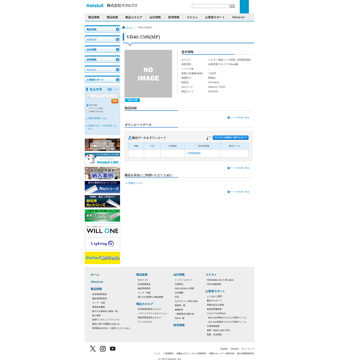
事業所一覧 (180, 305)
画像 (136, 146)
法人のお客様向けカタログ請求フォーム (227, 322)
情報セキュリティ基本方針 (221, 353)
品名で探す (93, 105)
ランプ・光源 (98, 303)
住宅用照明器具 (99, 294)
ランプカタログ (145, 322)
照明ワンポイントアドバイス (106, 319)
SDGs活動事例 (214, 284)
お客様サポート (215, 17)
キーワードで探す (96, 108)
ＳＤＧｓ (192, 17)
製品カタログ (133, 17)
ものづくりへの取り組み (186, 301)
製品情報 (94, 17)
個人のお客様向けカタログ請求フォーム (227, 317)
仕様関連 (172, 146)
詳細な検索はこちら (97, 118)
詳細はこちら (135, 183)
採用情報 (173, 17)
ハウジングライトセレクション (153, 313)
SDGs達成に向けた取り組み (220, 280)
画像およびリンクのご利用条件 (191, 353)
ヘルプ (115, 89)
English (224, 349)
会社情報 (155, 17)
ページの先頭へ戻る (239, 117)
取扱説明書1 (195, 153)
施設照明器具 (144, 288)
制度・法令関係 (214, 334)
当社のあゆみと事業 (184, 288)
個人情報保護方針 (245, 353)
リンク (157, 353)
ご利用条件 (168, 353)
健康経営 (179, 309)
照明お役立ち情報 (215, 305)
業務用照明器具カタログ (150, 317)
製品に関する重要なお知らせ (106, 324)
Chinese (235, 349)
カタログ (92, 39)
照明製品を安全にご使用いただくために (111, 328)
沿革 (177, 297)
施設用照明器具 (99, 298)
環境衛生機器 (98, 307)
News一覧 (180, 318)
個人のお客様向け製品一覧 (105, 311)
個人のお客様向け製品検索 (150, 297)
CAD (152, 146)
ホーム (129, 27)
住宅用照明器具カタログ (150, 309)
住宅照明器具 (144, 284)
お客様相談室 (213, 326)
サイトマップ (248, 349)
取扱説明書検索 (214, 309)
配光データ (234, 146)
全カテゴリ (143, 280)
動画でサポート (214, 300)
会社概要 (179, 292)
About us (238, 17)
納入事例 (96, 315)
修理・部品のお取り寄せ (218, 330)
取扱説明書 (204, 146)
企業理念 (179, 284)
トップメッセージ (183, 280)
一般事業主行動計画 (184, 314)
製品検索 (112, 17)
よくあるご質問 (214, 296)
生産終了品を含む (97, 111)
